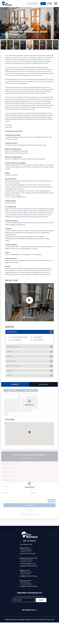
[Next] (55, 23)
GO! (43, 3)
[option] (29, 23)
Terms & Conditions (38, 619)
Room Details (43, 384)
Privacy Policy (50, 619)
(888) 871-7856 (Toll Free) (29, 566)
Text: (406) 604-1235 (26, 544)
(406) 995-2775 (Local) (28, 553)
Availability (15, 384)
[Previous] (4, 23)
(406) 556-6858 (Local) (28, 563)
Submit (41, 600)
